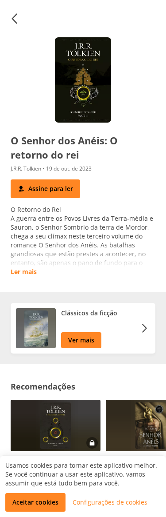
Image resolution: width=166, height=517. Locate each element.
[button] (14, 18)
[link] (83, 328)
